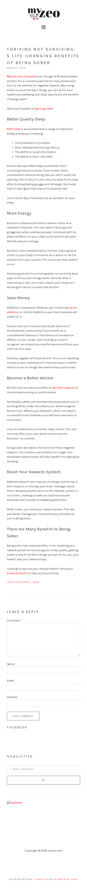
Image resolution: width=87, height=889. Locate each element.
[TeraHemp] (14, 802)
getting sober (44, 108)
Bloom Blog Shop (65, 879)
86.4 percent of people (21, 76)
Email (10, 680)
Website (12, 697)
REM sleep (13, 129)
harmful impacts (63, 387)
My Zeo (43, 14)
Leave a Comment (18, 582)
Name (11, 664)
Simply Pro (41, 879)
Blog (36, 582)
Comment (14, 620)
